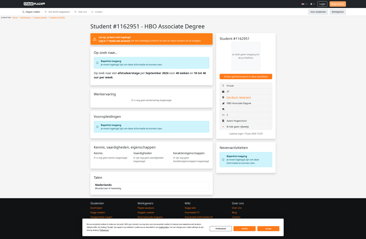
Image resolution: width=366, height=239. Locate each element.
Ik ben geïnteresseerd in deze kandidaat (246, 76)
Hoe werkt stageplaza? (59, 11)
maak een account (119, 40)
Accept (268, 229)
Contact (98, 11)
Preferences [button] (104, 230)
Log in (102, 40)
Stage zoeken (97, 212)
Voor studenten (318, 11)
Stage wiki (190, 207)
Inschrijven (96, 207)
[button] (305, 4)
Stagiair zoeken (32, 11)
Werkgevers (338, 11)
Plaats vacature (146, 207)
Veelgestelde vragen (101, 217)
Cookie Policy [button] (164, 227)
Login (322, 4)
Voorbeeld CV (192, 212)
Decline (245, 229)
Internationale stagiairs (150, 217)
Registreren (337, 4)
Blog (234, 212)
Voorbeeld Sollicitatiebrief (199, 217)
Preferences (221, 229)
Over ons (82, 11)
